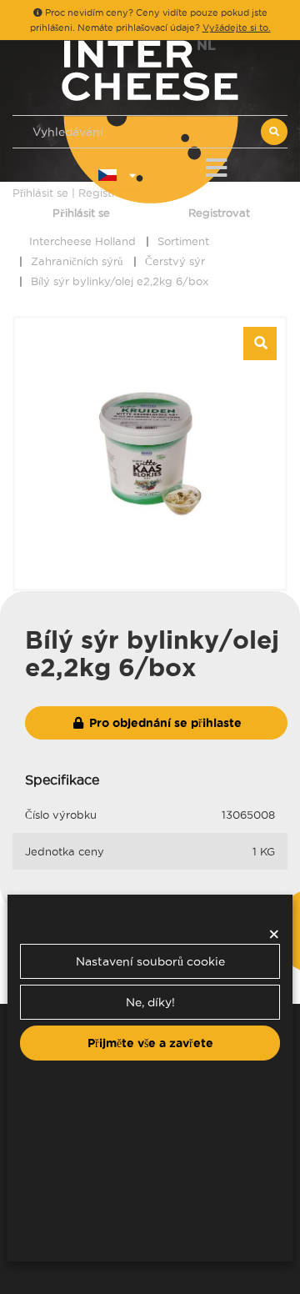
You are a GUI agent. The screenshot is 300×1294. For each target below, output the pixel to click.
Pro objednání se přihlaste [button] (164, 723)
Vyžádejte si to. (236, 28)
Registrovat (219, 212)
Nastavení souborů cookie (150, 961)
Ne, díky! (150, 1002)
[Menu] (216, 164)
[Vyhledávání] (274, 131)
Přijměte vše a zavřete (150, 1043)
